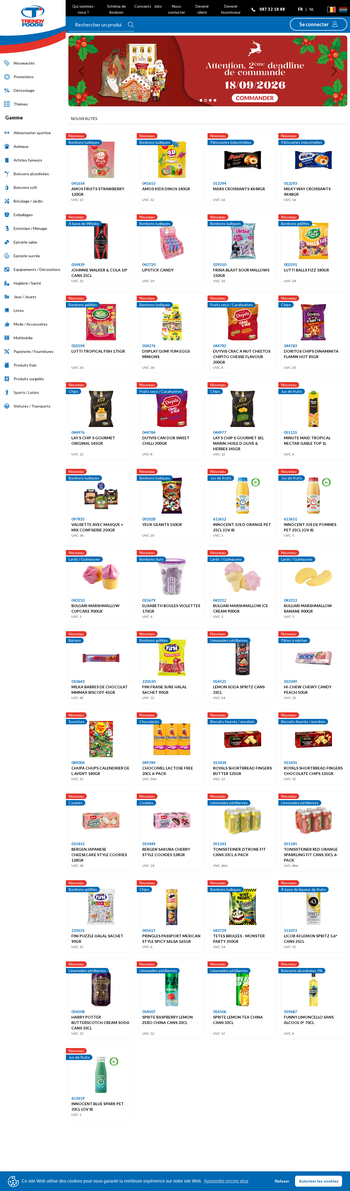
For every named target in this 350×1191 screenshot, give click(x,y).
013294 (219, 183)
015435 (290, 762)
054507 (148, 1011)
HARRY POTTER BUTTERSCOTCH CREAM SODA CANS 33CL (100, 1022)
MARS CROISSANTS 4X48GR (239, 188)
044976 (77, 432)
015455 (77, 843)
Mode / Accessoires (31, 324)
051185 (290, 843)
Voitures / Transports (32, 406)
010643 (77, 681)
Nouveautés (24, 63)
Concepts (142, 6)
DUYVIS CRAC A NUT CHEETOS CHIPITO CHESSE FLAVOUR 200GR (241, 356)
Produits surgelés (29, 378)
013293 (290, 183)
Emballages (23, 214)
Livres (19, 310)
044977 (219, 432)
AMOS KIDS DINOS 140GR (166, 188)
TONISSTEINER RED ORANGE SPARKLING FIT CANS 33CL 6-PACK (311, 854)
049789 (148, 762)
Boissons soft (25, 187)
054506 (219, 1011)
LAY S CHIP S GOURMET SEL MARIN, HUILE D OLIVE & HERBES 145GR (238, 443)
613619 (77, 1098)
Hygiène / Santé (27, 283)
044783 (290, 345)
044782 (219, 345)
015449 (148, 843)
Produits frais (25, 365)
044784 (148, 432)
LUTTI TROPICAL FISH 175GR (98, 351)
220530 (148, 681)
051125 (290, 432)
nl (312, 9)
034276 (148, 345)
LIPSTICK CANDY (158, 270)
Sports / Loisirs (26, 392)
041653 (148, 183)
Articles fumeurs (28, 160)
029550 (219, 264)
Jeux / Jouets (25, 296)
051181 (219, 843)
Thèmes (21, 104)
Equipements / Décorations (37, 269)
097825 (77, 519)
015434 (219, 762)
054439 (77, 264)
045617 (148, 930)
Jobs (158, 6)
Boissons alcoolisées (31, 173)
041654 (77, 183)
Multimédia (23, 337)
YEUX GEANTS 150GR (162, 524)
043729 (219, 930)
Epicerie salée (25, 242)
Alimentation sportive (32, 132)
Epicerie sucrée (27, 255)
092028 (148, 519)
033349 (290, 681)
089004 (77, 762)
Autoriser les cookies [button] (319, 1181)
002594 (77, 345)
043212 (219, 600)
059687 (290, 1011)
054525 (219, 681)
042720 (148, 264)
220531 (77, 930)
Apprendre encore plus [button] (226, 1181)
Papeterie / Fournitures (34, 351)
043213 (290, 600)
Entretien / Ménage (30, 228)
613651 (290, 519)
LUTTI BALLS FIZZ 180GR (306, 270)
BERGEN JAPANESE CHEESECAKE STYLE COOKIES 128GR (99, 854)
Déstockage (24, 90)
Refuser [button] (282, 1181)
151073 (290, 930)
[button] (318, 24)
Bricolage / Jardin (28, 201)
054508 (77, 1011)
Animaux (21, 146)
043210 (77, 600)
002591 (290, 264)
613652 (219, 519)
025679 (148, 600)
